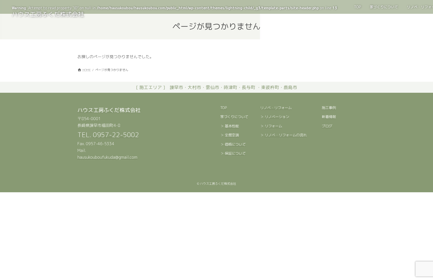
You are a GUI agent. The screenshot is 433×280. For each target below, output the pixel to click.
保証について (235, 153)
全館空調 (232, 135)
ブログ (327, 126)
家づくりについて (234, 117)
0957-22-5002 (116, 134)
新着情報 (329, 117)
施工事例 (329, 107)
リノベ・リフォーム (276, 107)
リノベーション (277, 117)
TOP (223, 107)
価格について (235, 144)
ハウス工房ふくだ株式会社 (109, 110)
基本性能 (232, 126)
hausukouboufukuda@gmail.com (107, 157)
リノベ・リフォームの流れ (286, 135)
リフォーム (273, 126)
